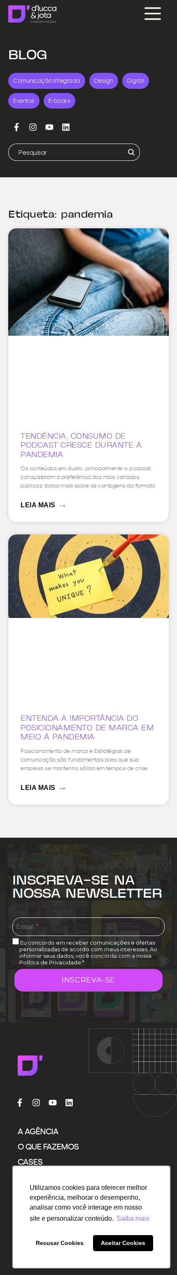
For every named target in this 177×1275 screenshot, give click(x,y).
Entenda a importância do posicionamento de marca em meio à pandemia (87, 728)
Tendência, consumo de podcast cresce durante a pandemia (81, 446)
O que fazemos (48, 1147)
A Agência (38, 1131)
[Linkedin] (66, 127)
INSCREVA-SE (88, 980)
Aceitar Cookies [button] (123, 1243)
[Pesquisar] (130, 152)
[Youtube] (49, 127)
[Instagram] (33, 127)
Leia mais (44, 503)
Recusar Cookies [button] (60, 1243)
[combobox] (64, 152)
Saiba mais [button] (132, 1218)
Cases (30, 1162)
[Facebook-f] (16, 127)
